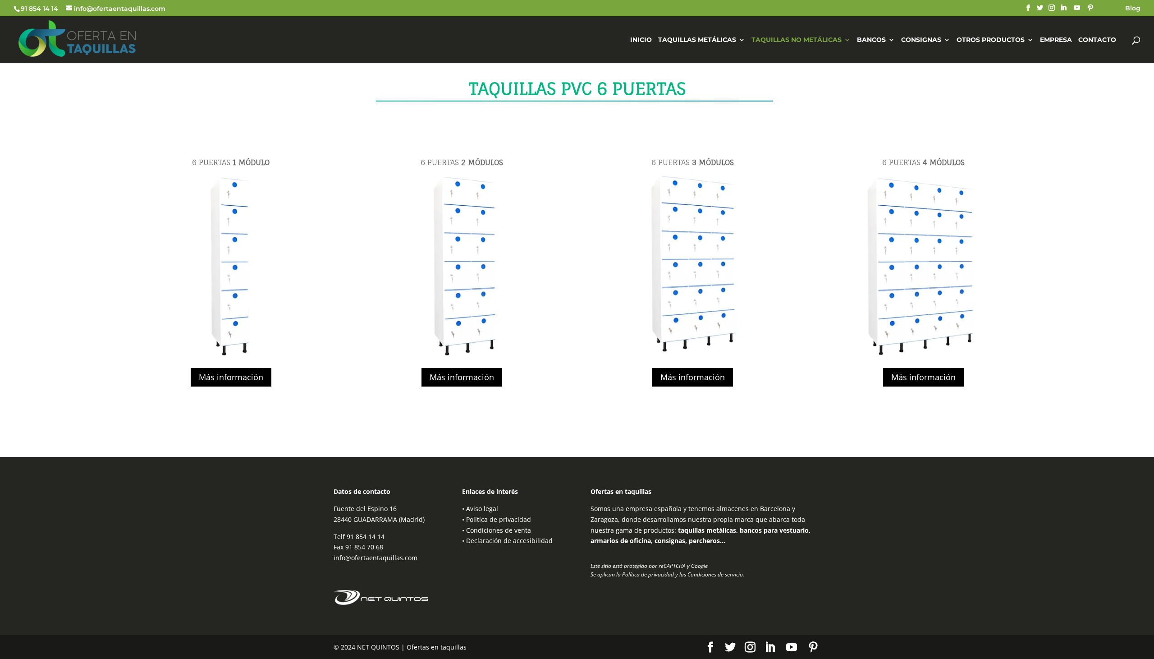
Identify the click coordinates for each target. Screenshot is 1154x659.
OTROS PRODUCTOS (991, 40)
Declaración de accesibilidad (509, 540)
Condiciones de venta (498, 530)
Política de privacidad (498, 519)
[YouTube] (1077, 8)
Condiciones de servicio (715, 574)
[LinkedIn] (1063, 8)
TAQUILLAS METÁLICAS (697, 40)
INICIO (641, 40)
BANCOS (871, 40)
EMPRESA (1056, 40)
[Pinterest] (1090, 8)
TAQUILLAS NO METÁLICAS (796, 40)
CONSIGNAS (921, 40)
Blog (1132, 8)
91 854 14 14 (39, 9)
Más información (231, 377)
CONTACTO (1097, 40)
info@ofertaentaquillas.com (375, 557)
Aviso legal (482, 508)
